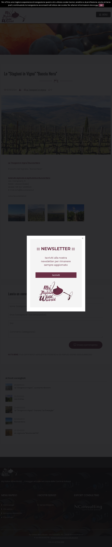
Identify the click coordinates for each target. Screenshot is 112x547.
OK (101, 5)
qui (96, 5)
